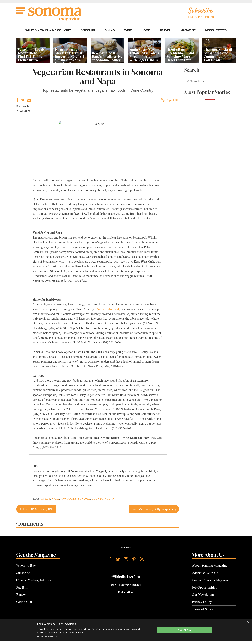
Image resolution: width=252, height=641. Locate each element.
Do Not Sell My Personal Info (126, 585)
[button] (94, 636)
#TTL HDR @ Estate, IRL (36, 509)
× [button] (248, 622)
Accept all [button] (184, 629)
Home (145, 30)
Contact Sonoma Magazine (211, 580)
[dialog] (126, 630)
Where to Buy (26, 565)
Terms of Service (203, 609)
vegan (110, 498)
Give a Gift (24, 601)
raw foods (69, 498)
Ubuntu (97, 498)
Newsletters (216, 30)
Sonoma (84, 498)
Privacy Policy (202, 601)
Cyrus (45, 498)
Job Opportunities (204, 587)
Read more (77, 632)
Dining (110, 30)
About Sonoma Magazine (209, 565)
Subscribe (23, 572)
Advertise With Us (205, 572)
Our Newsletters (203, 594)
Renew (21, 594)
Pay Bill (22, 587)
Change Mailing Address (33, 580)
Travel (165, 30)
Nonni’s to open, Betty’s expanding (154, 509)
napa (55, 498)
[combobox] (210, 81)
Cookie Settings (126, 592)
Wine (128, 30)
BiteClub (88, 30)
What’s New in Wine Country (48, 30)
